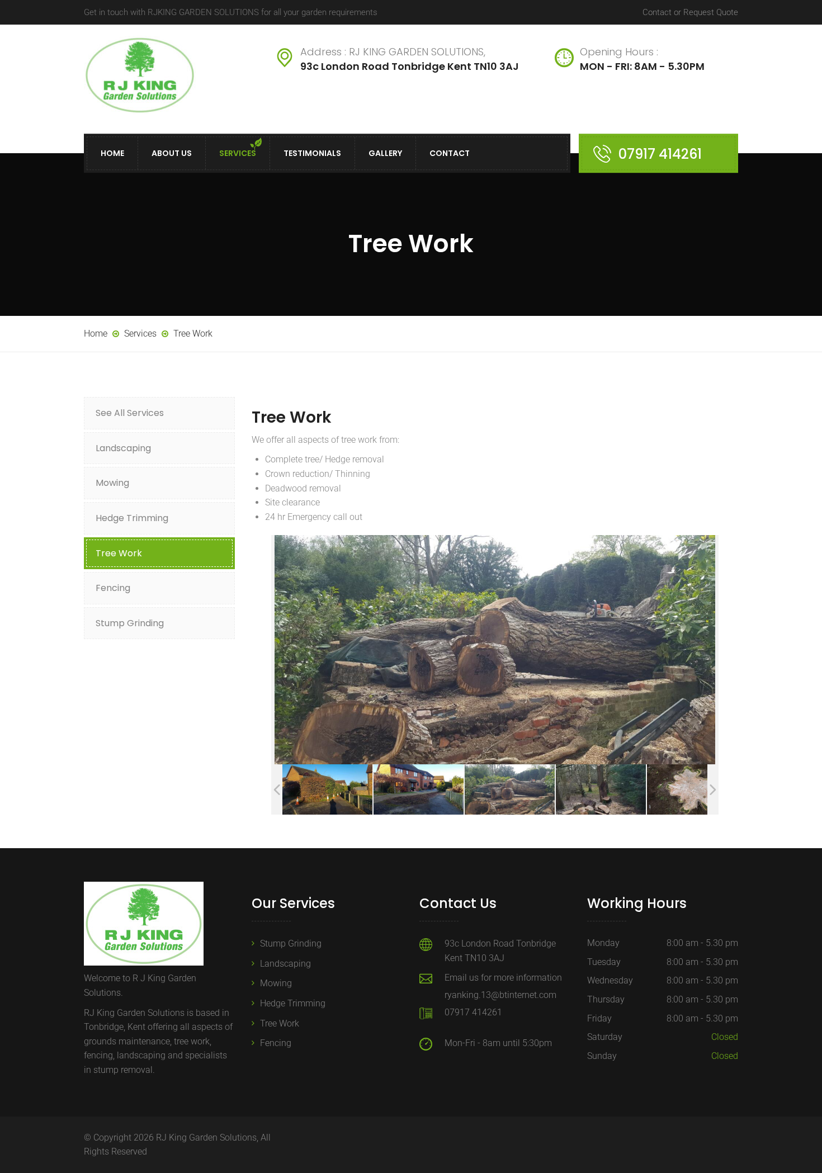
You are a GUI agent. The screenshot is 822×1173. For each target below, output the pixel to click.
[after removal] (419, 789)
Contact (449, 153)
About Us (172, 153)
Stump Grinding (130, 623)
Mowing (112, 482)
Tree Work (119, 553)
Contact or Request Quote (690, 12)
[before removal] (327, 789)
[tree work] (692, 790)
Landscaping (123, 448)
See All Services (130, 412)
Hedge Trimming (132, 518)
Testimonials (312, 153)
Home (112, 153)
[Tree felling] (509, 789)
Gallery (385, 153)
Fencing (113, 587)
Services (237, 153)
